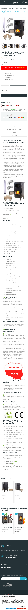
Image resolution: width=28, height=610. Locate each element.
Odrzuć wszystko (21, 608)
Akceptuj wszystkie (10, 608)
